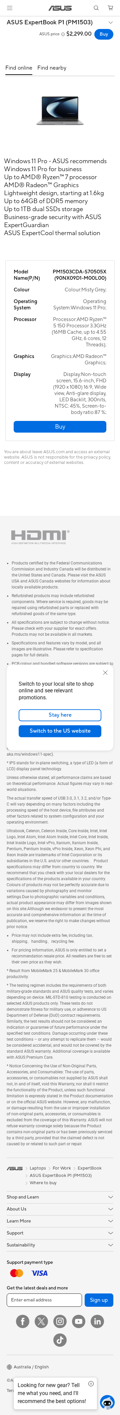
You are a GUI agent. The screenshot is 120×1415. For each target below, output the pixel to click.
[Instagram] (60, 1321)
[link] (60, 8)
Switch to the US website (60, 731)
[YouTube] (78, 1321)
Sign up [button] (99, 1300)
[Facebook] (22, 1321)
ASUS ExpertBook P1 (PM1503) (50, 22)
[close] (105, 672)
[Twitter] (41, 1321)
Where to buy (43, 1183)
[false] (60, 427)
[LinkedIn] (97, 1321)
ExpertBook (90, 1168)
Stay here (60, 715)
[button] (10, 8)
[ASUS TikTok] (60, 1340)
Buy (104, 34)
